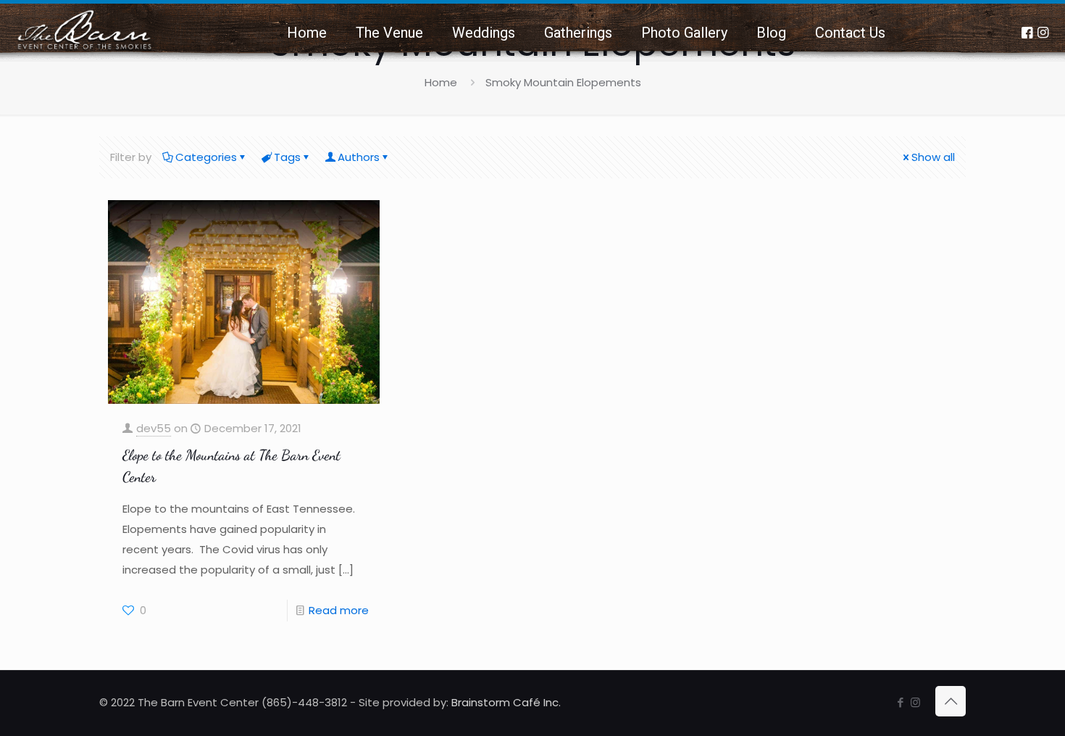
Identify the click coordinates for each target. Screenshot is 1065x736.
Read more (339, 610)
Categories (206, 157)
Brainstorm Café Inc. (506, 702)
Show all (933, 157)
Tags (287, 157)
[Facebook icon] (900, 702)
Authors (359, 157)
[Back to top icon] (950, 701)
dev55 (153, 428)
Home (441, 82)
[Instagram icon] (915, 702)
